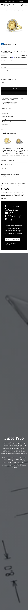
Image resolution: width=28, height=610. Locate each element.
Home (2, 10)
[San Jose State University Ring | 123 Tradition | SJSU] (7, 141)
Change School (4, 47)
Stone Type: (7, 61)
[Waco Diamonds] (19, 1)
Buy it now (14, 93)
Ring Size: (3, 67)
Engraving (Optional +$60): (7, 79)
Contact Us (14, 103)
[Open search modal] (19, 4)
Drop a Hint (6, 129)
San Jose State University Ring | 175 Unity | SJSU (19, 150)
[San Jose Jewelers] (9, 1)
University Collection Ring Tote (10, 183)
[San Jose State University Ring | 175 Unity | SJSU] (19, 141)
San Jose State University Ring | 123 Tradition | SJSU (7, 150)
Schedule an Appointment (14, 75)
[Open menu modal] (25, 4)
